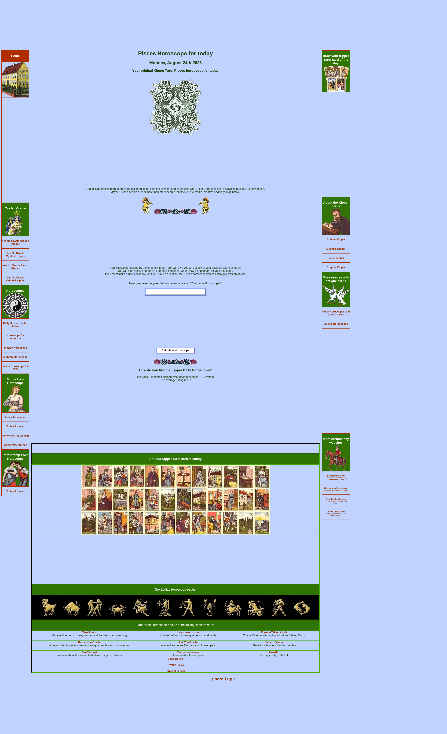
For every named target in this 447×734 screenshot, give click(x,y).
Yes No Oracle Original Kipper (15, 279)
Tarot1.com (89, 632)
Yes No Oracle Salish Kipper (15, 267)
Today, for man (15, 426)
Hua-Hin (274, 652)
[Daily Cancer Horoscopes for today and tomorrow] (118, 615)
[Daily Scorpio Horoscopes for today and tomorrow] (210, 615)
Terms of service (175, 670)
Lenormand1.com (188, 632)
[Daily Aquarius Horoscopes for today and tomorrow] (279, 615)
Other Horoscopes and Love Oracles (336, 313)
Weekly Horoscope (15, 347)
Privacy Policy (175, 664)
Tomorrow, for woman (15, 435)
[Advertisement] (106, 25)
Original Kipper (336, 267)
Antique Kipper (336, 239)
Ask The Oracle (188, 642)
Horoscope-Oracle (89, 642)
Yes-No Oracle (274, 642)
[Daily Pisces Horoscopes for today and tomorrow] (302, 615)
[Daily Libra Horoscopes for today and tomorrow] (187, 615)
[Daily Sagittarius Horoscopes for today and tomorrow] (233, 615)
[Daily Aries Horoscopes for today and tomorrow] (49, 615)
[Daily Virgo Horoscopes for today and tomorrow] (164, 615)
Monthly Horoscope (15, 356)
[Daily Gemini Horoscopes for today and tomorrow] (95, 615)
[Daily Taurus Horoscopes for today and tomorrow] (72, 615)
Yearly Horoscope (188, 652)
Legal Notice (175, 658)
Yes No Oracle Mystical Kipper (15, 255)
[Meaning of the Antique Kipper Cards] (175, 533)
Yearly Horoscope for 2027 (15, 368)
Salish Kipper (336, 257)
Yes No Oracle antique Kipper (15, 242)
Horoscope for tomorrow (15, 337)
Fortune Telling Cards (274, 632)
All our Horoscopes (336, 323)
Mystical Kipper (335, 248)
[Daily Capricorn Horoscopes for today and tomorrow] (256, 615)
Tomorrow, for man (15, 444)
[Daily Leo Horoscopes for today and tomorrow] (141, 615)
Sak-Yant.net (89, 652)
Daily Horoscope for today (15, 325)
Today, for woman (15, 417)
